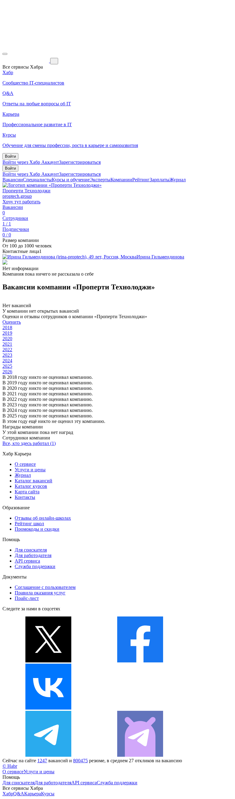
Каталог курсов (31, 486)
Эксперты (100, 179)
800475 (80, 760)
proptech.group (17, 196)
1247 (42, 760)
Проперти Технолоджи (26, 190)
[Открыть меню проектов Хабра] (4, 54)
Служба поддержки (35, 566)
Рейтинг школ (29, 523)
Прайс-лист (27, 598)
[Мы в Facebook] (140, 660)
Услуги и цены (30, 469)
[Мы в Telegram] (48, 755)
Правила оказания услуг (40, 592)
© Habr (9, 766)
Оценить (11, 322)
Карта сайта (27, 491)
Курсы (47, 793)
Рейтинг (141, 179)
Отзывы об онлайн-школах (43, 518)
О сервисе (25, 464)
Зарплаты (160, 179)
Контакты (25, 497)
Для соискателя (31, 549)
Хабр (7, 793)
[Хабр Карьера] (26, 60)
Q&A (18, 793)
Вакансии (12, 179)
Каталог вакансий (33, 480)
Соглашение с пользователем (45, 587)
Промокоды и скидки (37, 529)
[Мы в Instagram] (140, 707)
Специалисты (37, 179)
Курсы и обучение (71, 179)
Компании (121, 179)
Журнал (178, 179)
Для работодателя (33, 555)
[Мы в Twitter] (48, 660)
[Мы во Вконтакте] (48, 707)
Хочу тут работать (21, 201)
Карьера (32, 793)
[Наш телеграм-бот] (140, 755)
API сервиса (27, 560)
